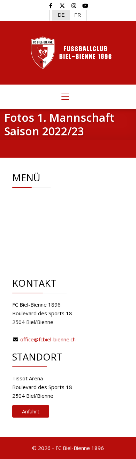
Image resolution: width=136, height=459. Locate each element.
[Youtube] (85, 5)
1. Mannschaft (53, 225)
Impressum (50, 251)
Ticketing (47, 233)
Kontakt (46, 242)
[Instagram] (73, 5)
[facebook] (51, 5)
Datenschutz (52, 259)
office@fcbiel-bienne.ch (48, 339)
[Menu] (65, 97)
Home (44, 199)
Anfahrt (30, 411)
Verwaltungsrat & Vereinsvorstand (51, 212)
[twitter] (62, 5)
